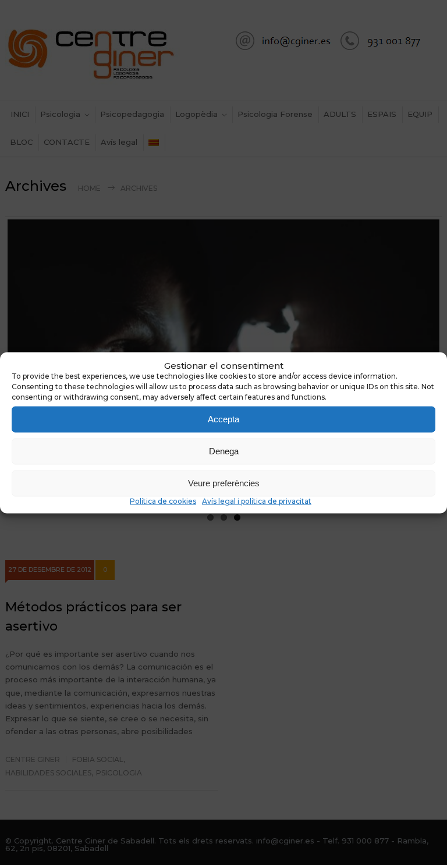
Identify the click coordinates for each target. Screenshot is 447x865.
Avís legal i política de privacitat (256, 500)
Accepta (223, 419)
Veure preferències (224, 483)
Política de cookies (163, 500)
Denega (224, 451)
